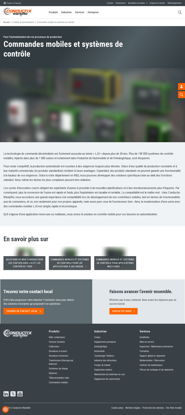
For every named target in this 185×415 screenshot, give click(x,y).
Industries (66, 12)
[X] (13, 394)
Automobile (99, 351)
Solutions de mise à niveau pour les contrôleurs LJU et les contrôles (24, 263)
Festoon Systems (57, 341)
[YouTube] (20, 394)
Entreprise (93, 12)
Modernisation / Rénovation (152, 360)
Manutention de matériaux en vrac (109, 374)
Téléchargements (174, 3)
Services (79, 12)
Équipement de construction (107, 379)
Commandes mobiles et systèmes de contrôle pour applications (115, 263)
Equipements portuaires (105, 341)
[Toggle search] (180, 12)
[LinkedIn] (6, 394)
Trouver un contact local (22, 311)
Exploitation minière (103, 369)
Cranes (97, 337)
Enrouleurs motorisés (58, 355)
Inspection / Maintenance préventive (156, 346)
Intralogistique (100, 346)
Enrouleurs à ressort (58, 351)
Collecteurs (54, 346)
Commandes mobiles (58, 382)
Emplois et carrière (157, 3)
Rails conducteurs (57, 337)
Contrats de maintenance (151, 365)
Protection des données (153, 407)
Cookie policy (117, 407)
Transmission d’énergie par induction (61, 362)
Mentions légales (132, 407)
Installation (144, 337)
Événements (121, 3)
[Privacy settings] (5, 409)
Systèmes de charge (58, 368)
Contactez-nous (122, 311)
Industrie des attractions (105, 360)
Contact (110, 3)
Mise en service (147, 341)
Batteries (53, 373)
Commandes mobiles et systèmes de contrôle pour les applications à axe (70, 263)
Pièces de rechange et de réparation (156, 369)
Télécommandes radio (59, 377)
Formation (144, 351)
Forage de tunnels (102, 365)
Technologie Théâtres (104, 355)
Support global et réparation (152, 355)
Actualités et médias (136, 3)
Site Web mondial (174, 407)
